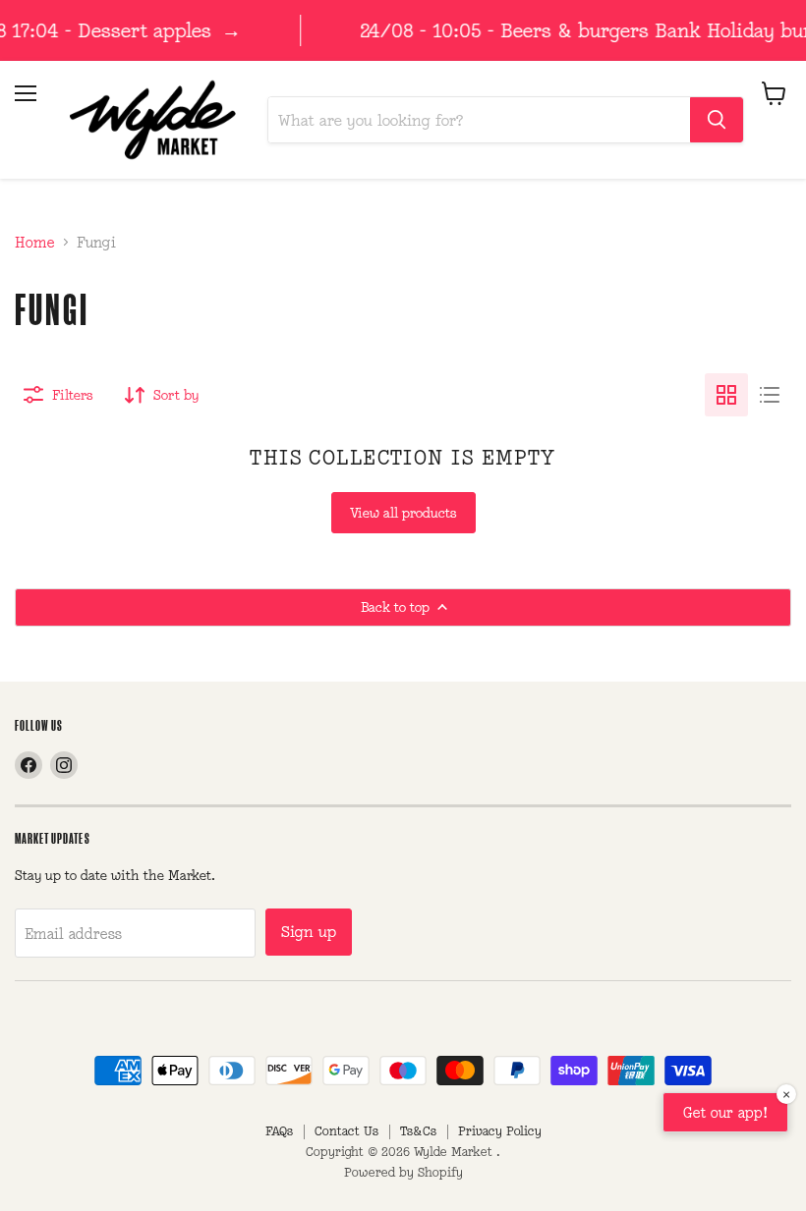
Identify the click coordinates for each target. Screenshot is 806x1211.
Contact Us (346, 1131)
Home (35, 242)
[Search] (716, 119)
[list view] (769, 394)
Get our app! (725, 1112)
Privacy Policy (500, 1131)
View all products (403, 513)
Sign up (308, 931)
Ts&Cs (418, 1131)
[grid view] (726, 394)
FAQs (279, 1131)
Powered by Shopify (403, 1172)
